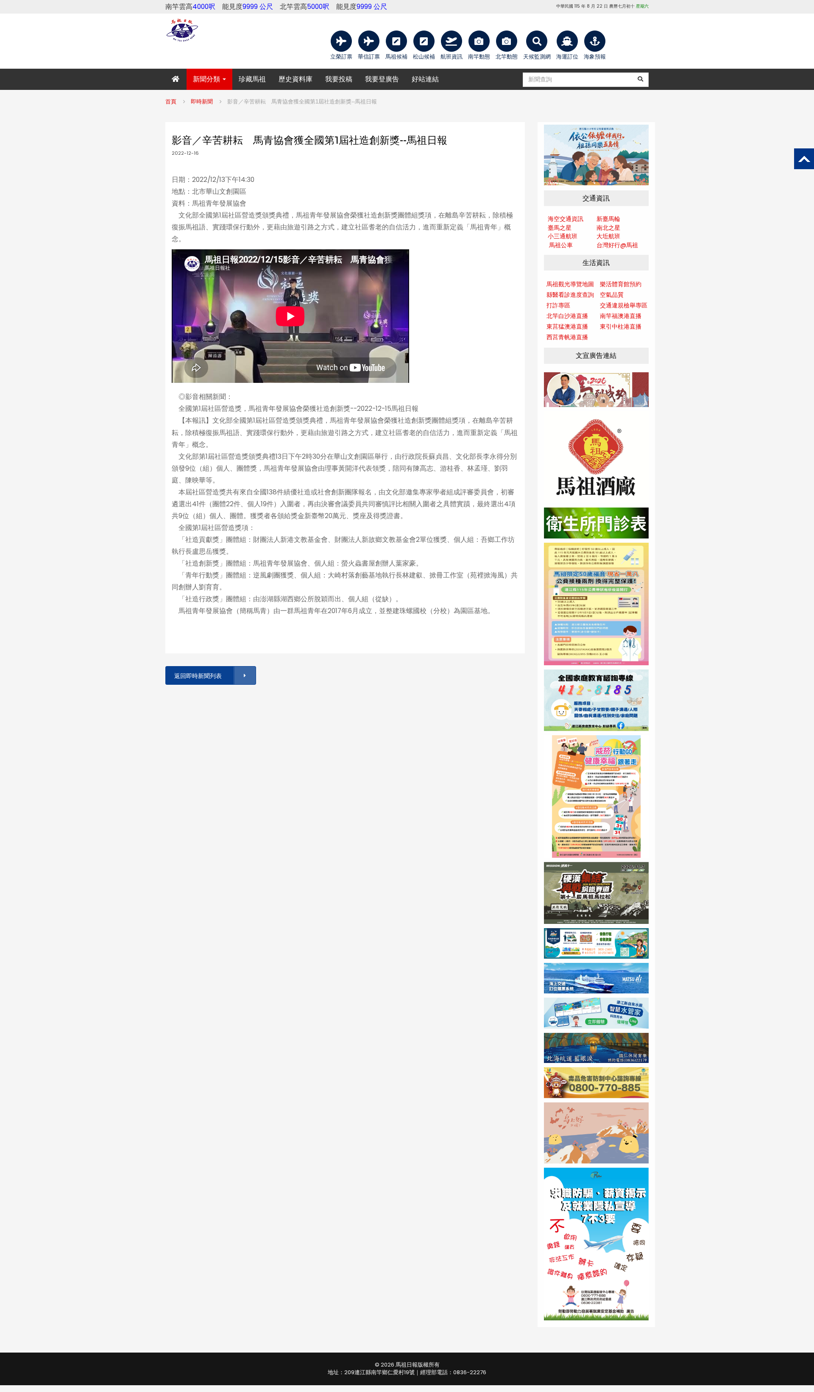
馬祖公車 (561, 245)
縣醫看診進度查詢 (570, 294)
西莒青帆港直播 (567, 337)
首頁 (170, 101)
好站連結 (425, 79)
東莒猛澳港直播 (567, 326)
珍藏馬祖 (252, 79)
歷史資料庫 (295, 79)
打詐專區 (558, 305)
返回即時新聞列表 (198, 676)
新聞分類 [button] (207, 79)
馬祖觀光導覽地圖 (570, 284)
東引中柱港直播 (620, 326)
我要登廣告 (382, 79)
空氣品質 (612, 294)
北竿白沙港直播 (567, 316)
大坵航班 (608, 236)
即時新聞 (202, 101)
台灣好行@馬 (614, 245)
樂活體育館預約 (620, 284)
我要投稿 (338, 79)
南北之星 (608, 227)
